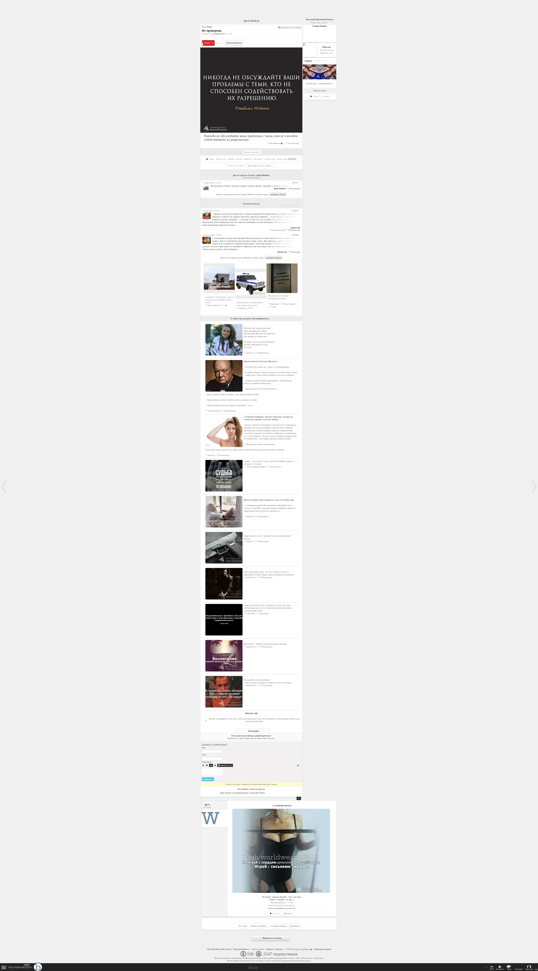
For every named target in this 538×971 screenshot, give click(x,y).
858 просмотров (266, 647)
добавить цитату (278, 194)
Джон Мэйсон (251, 20)
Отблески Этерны (288, 304)
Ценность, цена (270, 159)
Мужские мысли (277, 903)
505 (291, 903)
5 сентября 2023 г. (218, 34)
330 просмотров (263, 517)
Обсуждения (519, 969)
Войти (492, 969)
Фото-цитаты (258, 159)
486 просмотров (294, 189)
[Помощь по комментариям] (298, 765)
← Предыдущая (4, 487)
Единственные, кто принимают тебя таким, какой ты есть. (249, 303)
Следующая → (534, 487)
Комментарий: (207, 762)
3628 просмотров (294, 230)
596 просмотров (263, 353)
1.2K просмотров (274, 467)
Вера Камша (274, 304)
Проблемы (248, 159)
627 (251, 308)
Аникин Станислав (274, 949)
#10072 (308, 61)
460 (225, 305)
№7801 (295, 210)
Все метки (292, 159)
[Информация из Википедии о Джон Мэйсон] (282, 143)
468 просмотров (266, 577)
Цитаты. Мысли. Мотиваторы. (20, 967)
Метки (509, 969)
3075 (207, 805)
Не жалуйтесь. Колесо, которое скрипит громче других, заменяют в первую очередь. (250, 186)
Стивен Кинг (250, 613)
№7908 (295, 235)
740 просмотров (263, 541)
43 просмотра (263, 613)
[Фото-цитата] (251, 133)
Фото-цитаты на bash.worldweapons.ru (282, 905)
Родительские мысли (278, 230)
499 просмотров (230, 411)
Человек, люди (282, 159)
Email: (204, 755)
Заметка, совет (221, 159)
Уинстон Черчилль (214, 411)
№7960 (26, 965)
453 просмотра (223, 455)
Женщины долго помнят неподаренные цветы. (278, 297)
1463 (274, 307)
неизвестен (295, 228)
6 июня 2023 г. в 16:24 (211, 211)
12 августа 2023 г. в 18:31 (212, 235)
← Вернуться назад (270, 938)
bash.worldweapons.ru (304, 958)
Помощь (231, 159)
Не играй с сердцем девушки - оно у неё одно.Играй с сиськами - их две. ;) (282, 898)
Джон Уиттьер (212, 305)
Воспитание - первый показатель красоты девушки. (266, 644)
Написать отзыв (319, 91)
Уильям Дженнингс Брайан (255, 467)
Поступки (239, 159)
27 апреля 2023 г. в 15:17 (212, 183)
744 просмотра (294, 252)
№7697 (295, 182)
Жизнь (211, 159)
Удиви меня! (529, 969)
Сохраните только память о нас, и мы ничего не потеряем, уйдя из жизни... (219, 300)
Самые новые (319, 26)
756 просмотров (266, 685)
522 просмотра (293, 143)
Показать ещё (251, 713)
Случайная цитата (282, 805)
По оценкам (500, 969)
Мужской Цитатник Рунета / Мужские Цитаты (228, 949)
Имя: (203, 747)
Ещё (536, 969)
